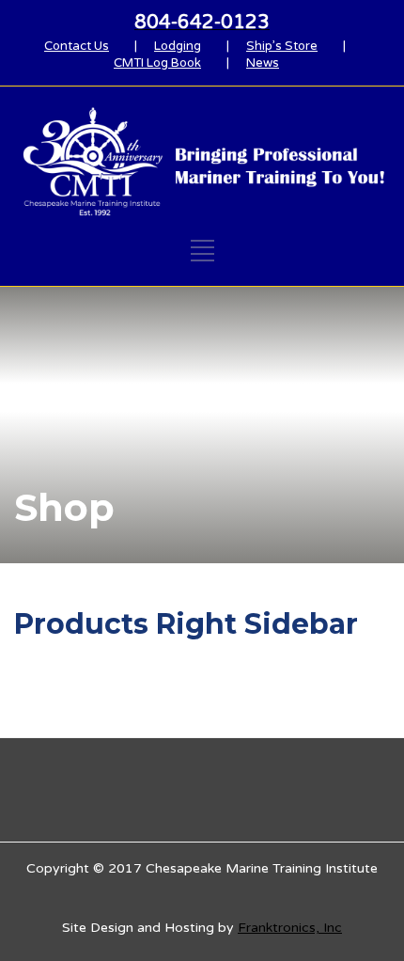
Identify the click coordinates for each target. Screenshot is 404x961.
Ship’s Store (282, 46)
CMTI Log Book (157, 63)
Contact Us (76, 46)
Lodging (177, 46)
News (262, 63)
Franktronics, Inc (290, 928)
